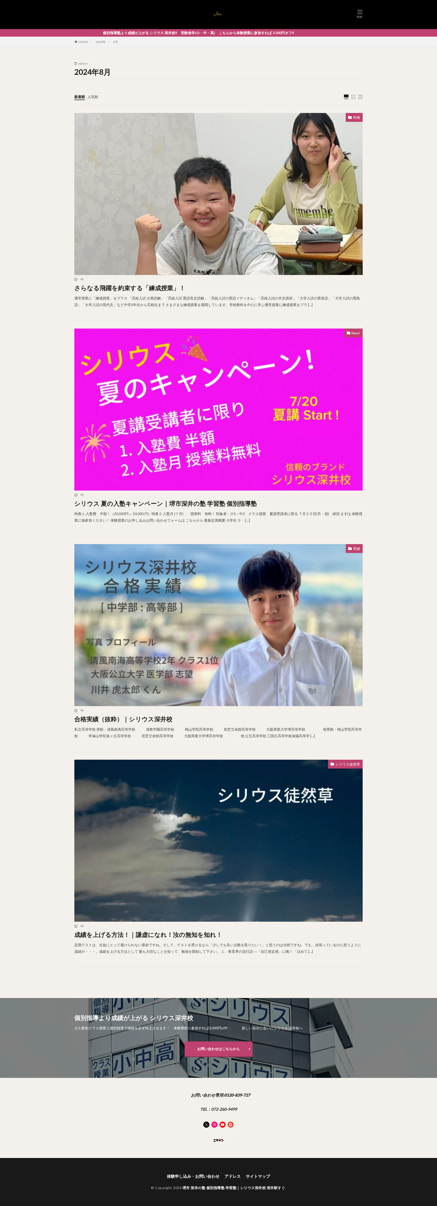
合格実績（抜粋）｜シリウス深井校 (123, 719)
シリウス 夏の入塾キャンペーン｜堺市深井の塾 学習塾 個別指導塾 (165, 503)
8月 (115, 42)
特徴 (356, 117)
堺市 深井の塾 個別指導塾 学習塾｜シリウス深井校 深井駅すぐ (234, 1188)
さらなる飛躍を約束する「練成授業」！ (129, 287)
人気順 (93, 97)
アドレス (233, 1176)
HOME (83, 42)
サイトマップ (258, 1176)
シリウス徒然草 (347, 764)
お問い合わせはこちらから (218, 1049)
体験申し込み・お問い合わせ (193, 1176)
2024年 (101, 42)
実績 (356, 548)
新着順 (79, 97)
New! (356, 333)
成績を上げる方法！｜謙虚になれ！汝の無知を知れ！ (148, 934)
